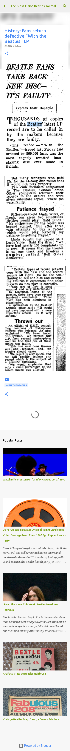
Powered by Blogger (37, 745)
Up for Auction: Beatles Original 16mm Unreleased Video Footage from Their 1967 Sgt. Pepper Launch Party (34, 535)
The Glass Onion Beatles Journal (33, 6)
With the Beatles (16, 385)
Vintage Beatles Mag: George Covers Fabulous (31, 719)
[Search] (65, 6)
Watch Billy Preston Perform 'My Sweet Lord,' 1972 (34, 479)
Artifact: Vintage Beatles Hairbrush (24, 673)
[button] (6, 53)
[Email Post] (6, 381)
